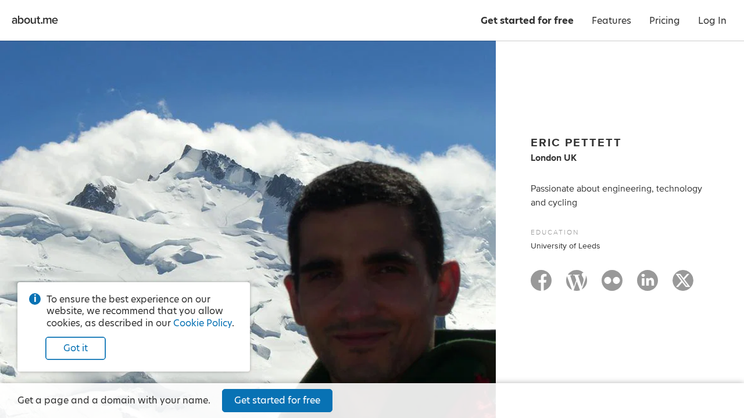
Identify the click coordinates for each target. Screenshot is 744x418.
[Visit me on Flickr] (612, 285)
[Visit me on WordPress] (576, 285)
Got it (75, 348)
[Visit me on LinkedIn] (647, 285)
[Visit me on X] (683, 285)
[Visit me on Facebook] (541, 285)
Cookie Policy (202, 323)
